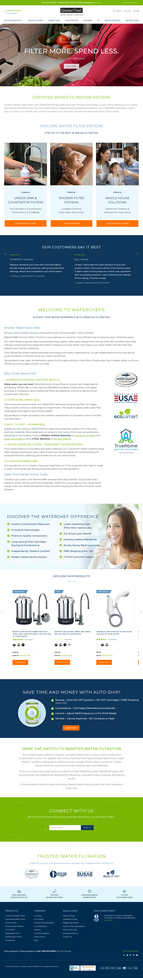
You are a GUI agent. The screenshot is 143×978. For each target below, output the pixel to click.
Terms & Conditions (41, 933)
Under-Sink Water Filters (15, 916)
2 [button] (60, 285)
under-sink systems (14, 439)
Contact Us (67, 937)
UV (98, 21)
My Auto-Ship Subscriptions (74, 926)
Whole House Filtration (14, 926)
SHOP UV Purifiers (71, 70)
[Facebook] (124, 955)
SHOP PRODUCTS (12, 21)
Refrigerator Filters (12, 933)
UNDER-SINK (54, 21)
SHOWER (88, 21)
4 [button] (67, 285)
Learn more (108, 920)
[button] (70, 85)
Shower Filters (11, 923)
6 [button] (73, 285)
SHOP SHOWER (71, 223)
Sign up (87, 828)
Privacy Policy (39, 937)
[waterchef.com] (71, 11)
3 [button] (64, 285)
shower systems (62, 439)
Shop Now (20, 662)
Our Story (38, 916)
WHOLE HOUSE (35, 21)
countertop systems (85, 435)
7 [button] (76, 285)
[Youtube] (137, 955)
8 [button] (79, 285)
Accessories (10, 940)
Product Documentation (44, 923)
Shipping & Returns (70, 933)
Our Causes (38, 919)
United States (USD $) (129, 2)
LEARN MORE (71, 728)
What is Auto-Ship (70, 930)
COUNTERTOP (72, 21)
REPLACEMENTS (112, 21)
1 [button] (57, 285)
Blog (36, 940)
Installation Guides (70, 919)
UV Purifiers (10, 930)
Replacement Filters (13, 937)
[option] (71, 55)
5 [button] (70, 285)
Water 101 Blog (69, 916)
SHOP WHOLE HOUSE (117, 223)
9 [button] (82, 285)
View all (71, 581)
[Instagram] (130, 955)
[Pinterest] (134, 955)
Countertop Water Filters (15, 919)
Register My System (71, 923)
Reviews (37, 930)
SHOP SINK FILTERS (25, 223)
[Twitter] (127, 955)
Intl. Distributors (40, 926)
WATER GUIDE (132, 21)
